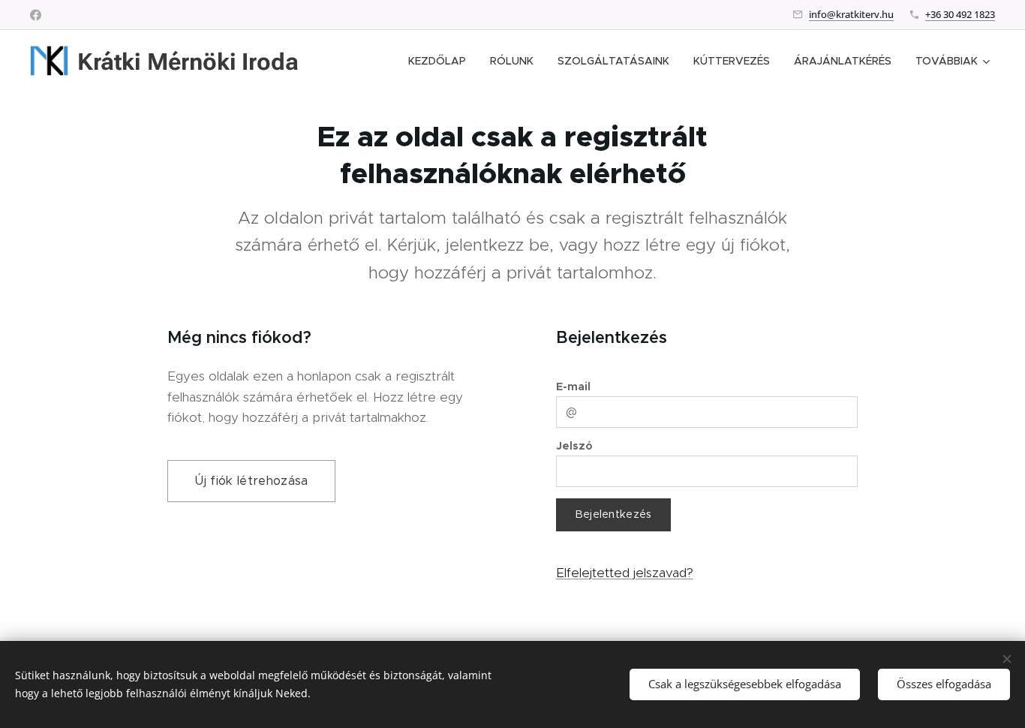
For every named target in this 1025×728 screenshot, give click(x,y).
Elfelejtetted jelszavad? (624, 572)
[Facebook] (35, 15)
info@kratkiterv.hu (851, 14)
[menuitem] (441, 61)
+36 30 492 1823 (960, 14)
